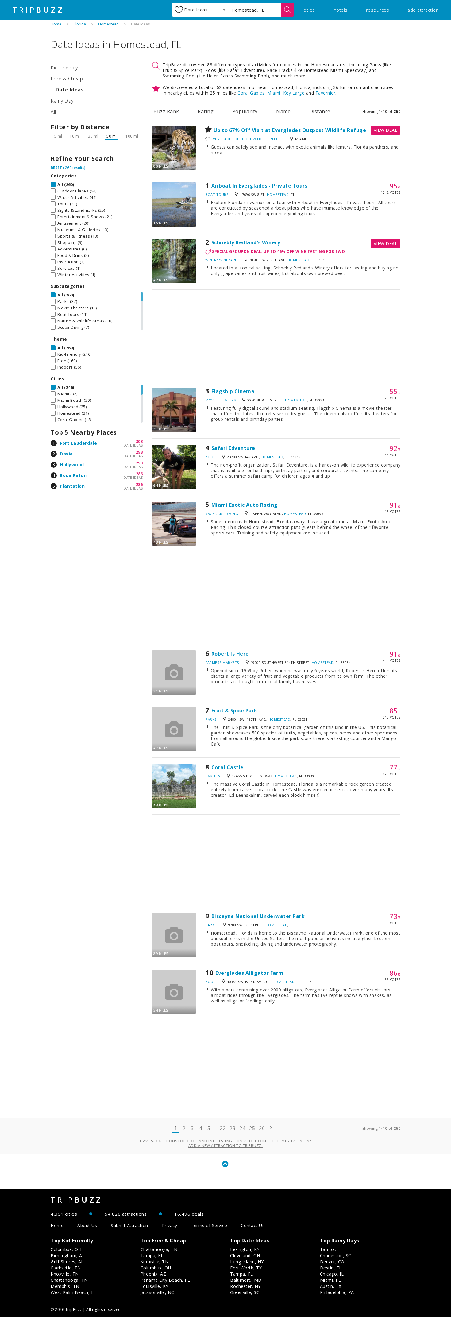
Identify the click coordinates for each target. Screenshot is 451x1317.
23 (232, 1128)
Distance (319, 111)
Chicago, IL (332, 1274)
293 (139, 463)
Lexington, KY (245, 1249)
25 (252, 1128)
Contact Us (252, 1225)
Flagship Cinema (233, 391)
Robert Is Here (230, 653)
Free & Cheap (67, 78)
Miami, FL (330, 1280)
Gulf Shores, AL (67, 1262)
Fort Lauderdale (78, 443)
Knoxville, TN (65, 1274)
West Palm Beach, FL (73, 1292)
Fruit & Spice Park (234, 710)
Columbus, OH (66, 1249)
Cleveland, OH (245, 1255)
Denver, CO (332, 1262)
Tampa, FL (152, 1255)
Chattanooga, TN (69, 1280)
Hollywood (72, 464)
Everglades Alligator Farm (249, 973)
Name (283, 111)
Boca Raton (73, 475)
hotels (340, 10)
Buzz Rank (166, 111)
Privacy (169, 1225)
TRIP (38, 10)
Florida (80, 24)
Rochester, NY (245, 1286)
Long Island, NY (247, 1262)
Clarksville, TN (66, 1268)
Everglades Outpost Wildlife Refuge (247, 139)
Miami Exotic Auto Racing (244, 505)
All (53, 111)
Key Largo (294, 93)
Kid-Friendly (64, 67)
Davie (66, 454)
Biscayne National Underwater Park (258, 916)
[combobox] (200, 10)
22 (223, 1128)
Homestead (108, 24)
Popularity (245, 111)
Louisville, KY (154, 1286)
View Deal (386, 130)
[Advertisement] (276, 339)
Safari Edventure (233, 448)
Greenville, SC (244, 1292)
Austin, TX (330, 1286)
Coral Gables (250, 93)
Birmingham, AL (68, 1255)
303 (139, 441)
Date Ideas (69, 89)
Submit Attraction (129, 1225)
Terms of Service (209, 1225)
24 (242, 1128)
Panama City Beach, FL (165, 1280)
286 (139, 473)
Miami (273, 93)
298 (139, 452)
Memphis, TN (65, 1286)
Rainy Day (62, 100)
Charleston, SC (335, 1255)
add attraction (423, 10)
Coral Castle (227, 767)
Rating (206, 111)
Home (56, 24)
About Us (87, 1225)
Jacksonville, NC (157, 1292)
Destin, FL (331, 1268)
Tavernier (325, 93)
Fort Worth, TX (246, 1268)
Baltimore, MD (246, 1280)
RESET (56, 167)
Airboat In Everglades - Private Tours (259, 185)
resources (377, 10)
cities (309, 10)
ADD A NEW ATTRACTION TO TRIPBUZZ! (225, 1145)
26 (262, 1128)
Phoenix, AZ (153, 1274)
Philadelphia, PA (337, 1292)
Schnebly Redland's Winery (245, 242)
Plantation (72, 486)
